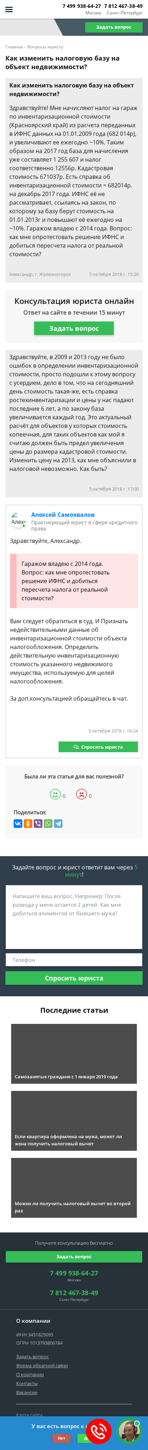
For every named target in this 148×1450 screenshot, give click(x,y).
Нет (61, 1438)
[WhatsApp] (48, 823)
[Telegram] (58, 823)
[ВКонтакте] (18, 823)
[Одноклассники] (28, 823)
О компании (30, 1374)
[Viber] (38, 823)
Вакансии (26, 1392)
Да (86, 1438)
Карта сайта (29, 1415)
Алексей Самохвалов (62, 515)
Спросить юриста (102, 747)
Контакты (27, 1383)
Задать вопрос (113, 27)
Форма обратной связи (42, 1365)
